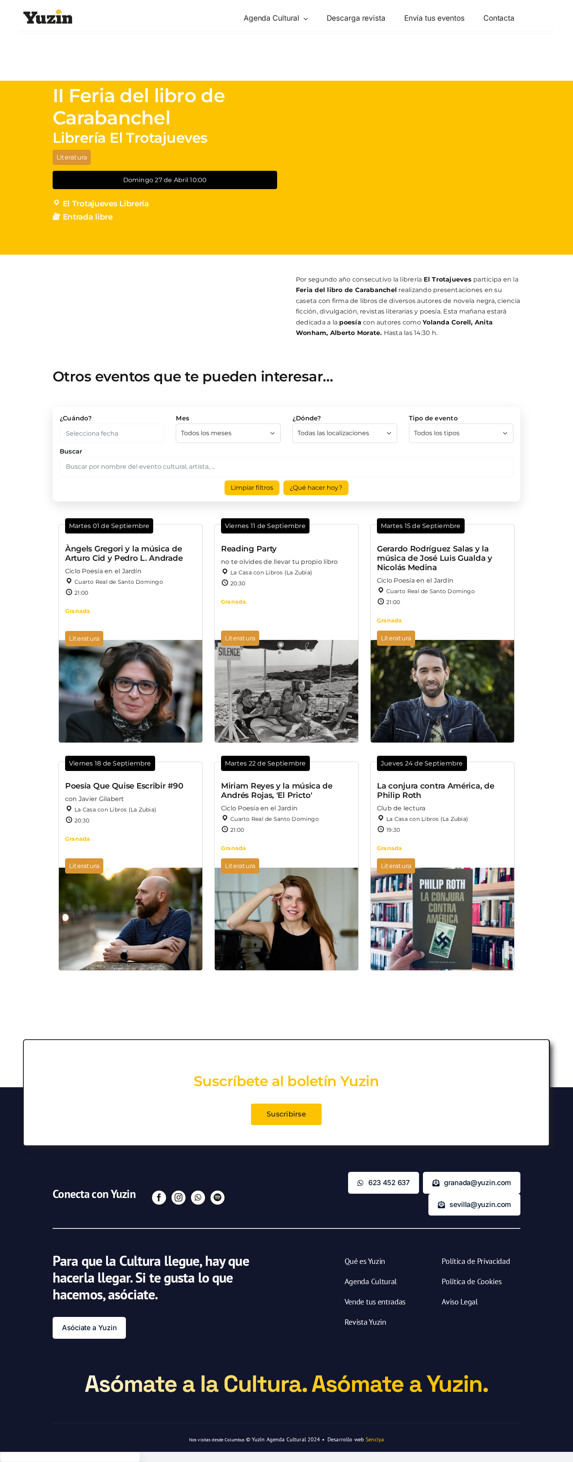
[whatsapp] (198, 1197)
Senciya (375, 1439)
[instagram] (178, 1197)
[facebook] (159, 1197)
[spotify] (217, 1197)
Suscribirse (286, 1114)
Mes (182, 418)
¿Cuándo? (76, 418)
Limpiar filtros (252, 487)
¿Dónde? (306, 418)
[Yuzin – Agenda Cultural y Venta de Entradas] (47, 12)
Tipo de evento (433, 418)
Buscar (71, 451)
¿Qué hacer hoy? (316, 487)
